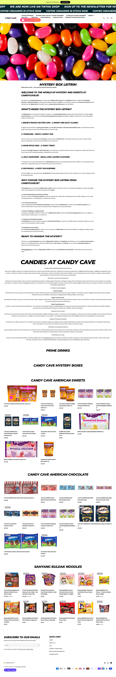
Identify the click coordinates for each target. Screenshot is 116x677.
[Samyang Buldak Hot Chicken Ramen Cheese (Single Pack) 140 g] (86, 608)
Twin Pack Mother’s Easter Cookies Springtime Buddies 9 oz (104, 405)
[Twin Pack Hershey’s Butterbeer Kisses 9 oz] (30, 514)
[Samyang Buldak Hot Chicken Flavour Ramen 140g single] (49, 608)
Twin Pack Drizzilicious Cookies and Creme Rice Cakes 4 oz (47, 405)
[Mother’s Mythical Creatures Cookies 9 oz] (21, 449)
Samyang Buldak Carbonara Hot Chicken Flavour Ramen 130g (85, 592)
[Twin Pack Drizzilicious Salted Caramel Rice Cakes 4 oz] (67, 393)
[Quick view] (36, 389)
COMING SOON (53, 654)
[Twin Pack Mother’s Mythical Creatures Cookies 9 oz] (86, 393)
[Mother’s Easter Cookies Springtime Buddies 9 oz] (95, 421)
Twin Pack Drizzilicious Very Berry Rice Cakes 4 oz (17, 403)
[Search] (103, 18)
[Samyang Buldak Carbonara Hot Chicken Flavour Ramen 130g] (86, 580)
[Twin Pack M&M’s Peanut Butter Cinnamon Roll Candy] (49, 488)
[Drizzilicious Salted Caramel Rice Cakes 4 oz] (49, 449)
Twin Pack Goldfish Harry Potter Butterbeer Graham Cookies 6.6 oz (11, 433)
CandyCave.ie (48, 337)
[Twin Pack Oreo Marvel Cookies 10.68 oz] (12, 514)
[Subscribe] (38, 645)
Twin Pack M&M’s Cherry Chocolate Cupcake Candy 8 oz (19, 498)
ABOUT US (52, 643)
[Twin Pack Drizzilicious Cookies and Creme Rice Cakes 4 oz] (49, 393)
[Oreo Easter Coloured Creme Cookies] (49, 421)
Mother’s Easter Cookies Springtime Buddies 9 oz (90, 431)
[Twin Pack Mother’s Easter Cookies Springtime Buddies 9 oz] (104, 393)
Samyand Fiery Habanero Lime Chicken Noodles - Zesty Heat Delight (48, 592)
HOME (51, 640)
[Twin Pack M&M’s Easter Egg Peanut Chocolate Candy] (104, 488)
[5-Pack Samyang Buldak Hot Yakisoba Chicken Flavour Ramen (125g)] (12, 580)
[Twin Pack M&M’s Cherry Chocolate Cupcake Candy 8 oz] (21, 488)
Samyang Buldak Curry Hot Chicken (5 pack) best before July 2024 (11, 620)
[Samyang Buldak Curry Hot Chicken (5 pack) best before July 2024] (12, 608)
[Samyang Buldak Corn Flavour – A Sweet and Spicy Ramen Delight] (104, 580)
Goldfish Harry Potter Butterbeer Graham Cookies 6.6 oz (66, 433)
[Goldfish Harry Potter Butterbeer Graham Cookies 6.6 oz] (67, 421)
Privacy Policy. (30, 649)
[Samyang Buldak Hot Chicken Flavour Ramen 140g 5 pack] (30, 608)
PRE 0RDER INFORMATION (57, 651)
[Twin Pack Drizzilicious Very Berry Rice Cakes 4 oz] (21, 393)
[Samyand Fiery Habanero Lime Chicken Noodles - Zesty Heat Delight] (49, 580)
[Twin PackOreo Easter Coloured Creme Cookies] (30, 421)
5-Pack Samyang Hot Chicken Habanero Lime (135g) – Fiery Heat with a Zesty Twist (30, 592)
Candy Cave (11, 666)
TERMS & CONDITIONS (55, 648)
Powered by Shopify (20, 666)
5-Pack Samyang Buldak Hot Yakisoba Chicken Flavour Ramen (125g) (11, 592)
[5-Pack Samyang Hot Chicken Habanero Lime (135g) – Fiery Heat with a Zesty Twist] (30, 580)
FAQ (50, 645)
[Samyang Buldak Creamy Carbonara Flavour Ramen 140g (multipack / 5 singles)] (67, 580)
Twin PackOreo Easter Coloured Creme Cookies (17, 551)
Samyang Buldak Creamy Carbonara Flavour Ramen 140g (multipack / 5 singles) (66, 592)
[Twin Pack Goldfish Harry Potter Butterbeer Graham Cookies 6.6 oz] (12, 421)
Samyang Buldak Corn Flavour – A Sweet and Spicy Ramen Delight (103, 592)
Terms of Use (22, 649)
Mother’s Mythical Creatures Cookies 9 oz (15, 459)
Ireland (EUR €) (10, 662)
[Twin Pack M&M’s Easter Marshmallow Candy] (67, 488)
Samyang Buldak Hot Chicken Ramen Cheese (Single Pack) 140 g (85, 620)
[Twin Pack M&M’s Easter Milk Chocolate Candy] (86, 488)
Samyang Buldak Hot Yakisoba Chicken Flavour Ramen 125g (103, 620)
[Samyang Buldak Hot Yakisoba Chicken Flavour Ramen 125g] (104, 608)
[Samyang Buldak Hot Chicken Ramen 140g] (67, 608)
